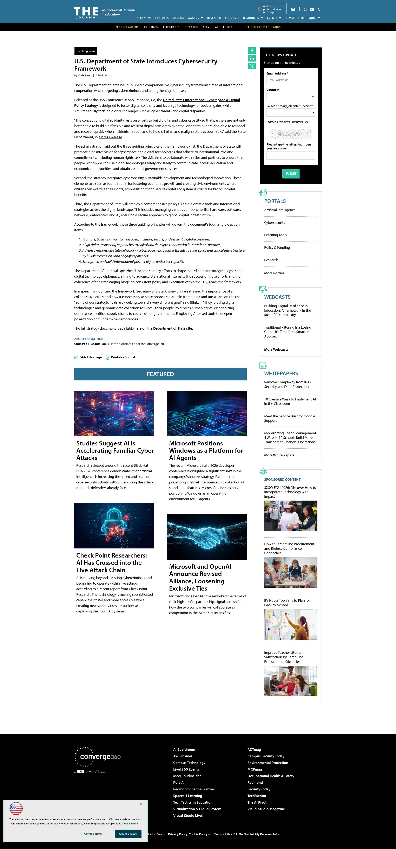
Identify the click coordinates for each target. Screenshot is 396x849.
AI (216, 26)
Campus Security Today (266, 756)
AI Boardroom (184, 749)
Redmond (255, 782)
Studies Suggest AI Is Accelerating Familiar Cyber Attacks (115, 450)
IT (239, 26)
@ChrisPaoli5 (100, 344)
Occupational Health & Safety (271, 775)
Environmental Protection (268, 762)
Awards (193, 17)
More (312, 17)
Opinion (178, 17)
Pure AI (179, 782)
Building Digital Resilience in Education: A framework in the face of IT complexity (287, 310)
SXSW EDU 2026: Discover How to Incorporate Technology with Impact (290, 492)
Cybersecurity (274, 222)
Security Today (259, 789)
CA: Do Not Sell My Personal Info (256, 834)
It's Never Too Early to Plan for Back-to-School (287, 602)
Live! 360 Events (186, 769)
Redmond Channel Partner (194, 789)
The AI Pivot (257, 802)
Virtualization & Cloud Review (197, 808)
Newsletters (295, 17)
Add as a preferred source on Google (273, 9)
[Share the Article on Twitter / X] (252, 66)
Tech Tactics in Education (192, 802)
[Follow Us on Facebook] (299, 9)
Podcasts (232, 17)
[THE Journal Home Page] (104, 12)
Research (214, 17)
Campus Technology (189, 762)
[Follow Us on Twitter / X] (305, 9)
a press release (110, 137)
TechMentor (257, 795)
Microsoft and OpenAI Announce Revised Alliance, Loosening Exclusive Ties (200, 577)
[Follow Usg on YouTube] (312, 9)
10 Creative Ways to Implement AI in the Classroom (290, 401)
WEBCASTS (277, 296)
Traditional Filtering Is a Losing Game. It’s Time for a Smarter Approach (287, 332)
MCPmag (255, 769)
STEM (206, 26)
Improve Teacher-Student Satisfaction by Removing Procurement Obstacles (284, 657)
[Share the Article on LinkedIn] (252, 58)
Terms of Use (223, 834)
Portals (275, 200)
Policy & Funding (277, 247)
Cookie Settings (93, 833)
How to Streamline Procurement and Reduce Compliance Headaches (289, 548)
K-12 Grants (171, 26)
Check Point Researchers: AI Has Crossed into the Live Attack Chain (111, 562)
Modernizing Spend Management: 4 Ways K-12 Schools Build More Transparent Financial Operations (290, 437)
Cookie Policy (198, 834)
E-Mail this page (90, 357)
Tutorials (151, 26)
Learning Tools (275, 234)
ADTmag (254, 749)
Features (162, 17)
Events (272, 17)
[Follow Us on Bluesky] (293, 9)
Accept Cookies (128, 833)
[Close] (141, 804)
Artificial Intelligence (280, 209)
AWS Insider (182, 756)
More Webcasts (276, 349)
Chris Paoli (84, 75)
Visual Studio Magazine (266, 808)
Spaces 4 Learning (187, 795)
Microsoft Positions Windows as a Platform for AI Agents (206, 450)
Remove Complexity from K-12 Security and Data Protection (287, 384)
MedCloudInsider (187, 775)
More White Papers (279, 455)
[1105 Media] (99, 794)
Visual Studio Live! (188, 815)
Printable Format (123, 357)
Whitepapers (281, 373)
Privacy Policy (299, 122)
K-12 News (144, 17)
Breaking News (86, 51)
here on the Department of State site (163, 328)
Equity (227, 26)
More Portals (274, 273)
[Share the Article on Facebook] (252, 50)
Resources (251, 17)
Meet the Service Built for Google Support (289, 418)
